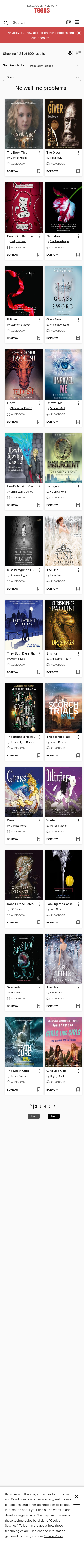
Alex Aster (16, 992)
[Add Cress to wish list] (38, 839)
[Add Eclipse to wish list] (38, 338)
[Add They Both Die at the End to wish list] (38, 672)
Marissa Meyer (18, 825)
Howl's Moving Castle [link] (22, 486)
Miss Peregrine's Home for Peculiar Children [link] (22, 570)
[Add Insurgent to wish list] (78, 505)
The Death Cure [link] (18, 1071)
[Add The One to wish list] (78, 589)
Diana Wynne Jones (21, 491)
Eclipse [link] (12, 320)
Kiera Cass (56, 575)
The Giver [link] (53, 153)
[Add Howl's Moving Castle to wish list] (38, 505)
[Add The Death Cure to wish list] (38, 1090)
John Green (56, 909)
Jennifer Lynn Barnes (22, 742)
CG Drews (16, 909)
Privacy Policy (43, 1499)
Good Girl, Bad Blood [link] (22, 236)
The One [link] (52, 570)
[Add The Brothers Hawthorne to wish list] (38, 756)
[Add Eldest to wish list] (38, 422)
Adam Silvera (18, 658)
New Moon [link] (54, 236)
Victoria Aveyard (59, 324)
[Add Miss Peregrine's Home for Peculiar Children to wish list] (38, 589)
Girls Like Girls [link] (56, 1071)
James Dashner (59, 742)
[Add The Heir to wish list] (78, 1006)
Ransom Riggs (18, 575)
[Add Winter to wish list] (78, 839)
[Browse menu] (77, 22)
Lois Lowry (56, 158)
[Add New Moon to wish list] (78, 255)
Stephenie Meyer (59, 241)
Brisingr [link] (51, 654)
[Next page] (54, 1106)
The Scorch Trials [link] (58, 737)
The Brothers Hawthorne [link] (22, 737)
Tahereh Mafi (57, 408)
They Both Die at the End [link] (22, 654)
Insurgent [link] (53, 486)
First (33, 1116)
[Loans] (69, 23)
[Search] (6, 22)
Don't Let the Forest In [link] (22, 904)
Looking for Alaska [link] (59, 904)
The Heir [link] (52, 987)
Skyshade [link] (13, 987)
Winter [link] (51, 820)
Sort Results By (13, 65)
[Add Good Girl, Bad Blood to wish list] (38, 255)
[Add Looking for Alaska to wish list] (78, 922)
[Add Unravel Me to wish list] (78, 422)
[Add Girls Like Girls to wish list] (78, 1090)
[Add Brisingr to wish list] (78, 672)
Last (53, 1116)
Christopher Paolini (21, 408)
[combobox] (33, 23)
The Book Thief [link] (17, 153)
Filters (10, 77)
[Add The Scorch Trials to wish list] (78, 756)
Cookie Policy (53, 1536)
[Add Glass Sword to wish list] (78, 338)
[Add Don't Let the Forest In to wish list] (38, 922)
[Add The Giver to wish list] (78, 171)
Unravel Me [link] (54, 403)
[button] (70, 54)
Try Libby (12, 33)
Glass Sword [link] (55, 320)
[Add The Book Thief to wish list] (38, 171)
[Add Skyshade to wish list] (38, 1006)
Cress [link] (10, 820)
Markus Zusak (18, 158)
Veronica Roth (58, 491)
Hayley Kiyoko (58, 1076)
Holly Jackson (18, 241)
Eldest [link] (11, 403)
